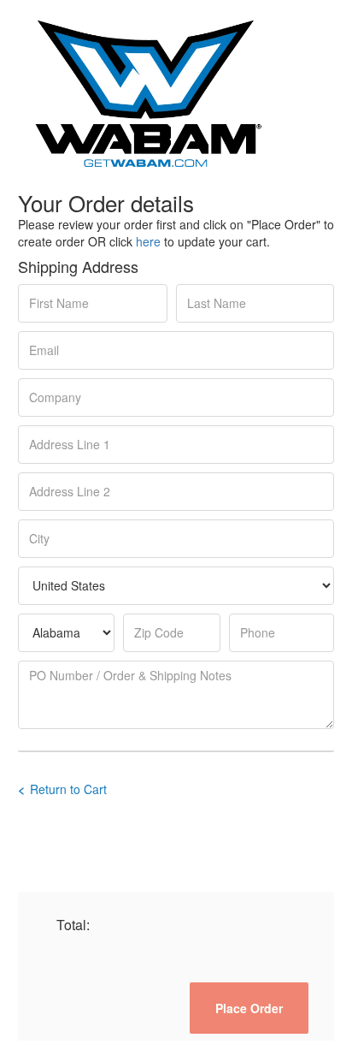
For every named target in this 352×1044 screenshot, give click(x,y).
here (148, 241)
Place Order (249, 1008)
